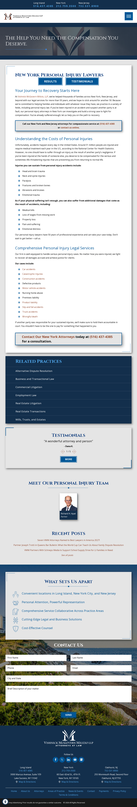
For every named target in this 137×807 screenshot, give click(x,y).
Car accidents (28, 269)
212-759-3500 (68, 770)
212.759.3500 (66, 6)
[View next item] (74, 452)
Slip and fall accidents (32, 307)
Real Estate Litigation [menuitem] (28, 403)
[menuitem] (14, 791)
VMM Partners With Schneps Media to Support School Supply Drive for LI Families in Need (68, 550)
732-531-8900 (111, 770)
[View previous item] (63, 452)
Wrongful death (30, 316)
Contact (91, 791)
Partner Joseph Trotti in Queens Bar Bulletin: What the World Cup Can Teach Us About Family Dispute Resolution (69, 545)
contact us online (70, 127)
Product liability (29, 302)
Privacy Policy (119, 791)
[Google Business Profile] (81, 760)
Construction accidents (33, 278)
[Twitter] (62, 760)
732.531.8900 (89, 6)
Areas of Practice (56, 791)
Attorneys (39, 791)
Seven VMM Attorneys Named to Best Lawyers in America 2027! (68, 540)
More (68, 459)
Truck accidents (30, 311)
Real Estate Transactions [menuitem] (30, 411)
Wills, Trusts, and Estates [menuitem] (31, 419)
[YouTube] (75, 760)
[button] (5, 801)
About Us (25, 791)
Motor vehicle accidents (33, 288)
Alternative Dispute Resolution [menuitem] (34, 371)
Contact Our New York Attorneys (48, 336)
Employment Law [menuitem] (26, 395)
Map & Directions (27, 781)
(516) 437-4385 (107, 123)
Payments (104, 791)
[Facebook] (55, 760)
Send (68, 714)
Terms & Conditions (68, 795)
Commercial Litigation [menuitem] (29, 387)
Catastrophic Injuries (32, 274)
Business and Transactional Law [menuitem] (35, 379)
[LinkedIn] (68, 760)
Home (14, 791)
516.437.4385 (43, 6)
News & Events (75, 791)
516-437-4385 (26, 770)
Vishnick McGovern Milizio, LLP (33, 96)
